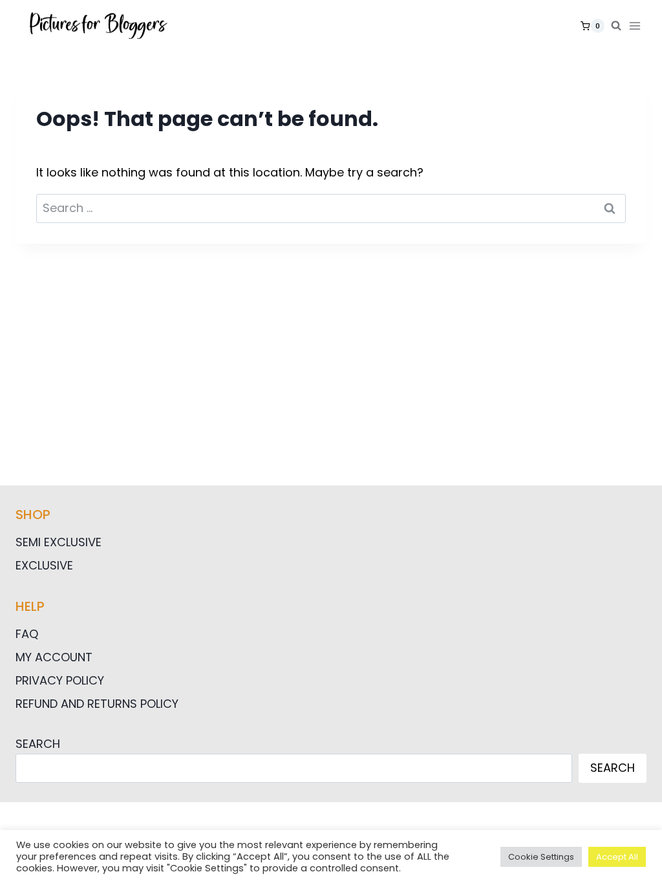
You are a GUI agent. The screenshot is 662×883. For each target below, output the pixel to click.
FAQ (27, 634)
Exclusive (44, 565)
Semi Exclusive (58, 542)
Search (38, 744)
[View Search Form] (616, 26)
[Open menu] (637, 26)
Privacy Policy (60, 680)
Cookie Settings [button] (541, 857)
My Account (54, 657)
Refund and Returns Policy (97, 704)
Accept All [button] (617, 857)
